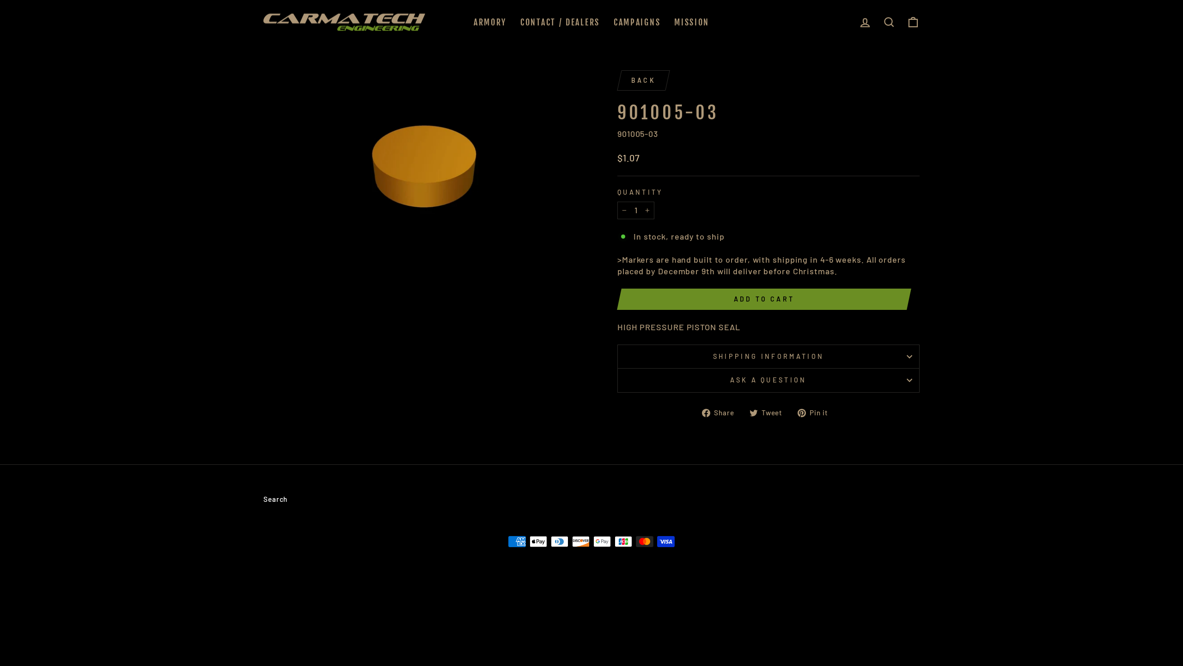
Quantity (640, 192)
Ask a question (768, 380)
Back (643, 80)
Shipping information (768, 356)
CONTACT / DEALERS (560, 22)
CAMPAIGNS (637, 22)
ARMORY (490, 22)
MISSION (691, 22)
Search (275, 499)
